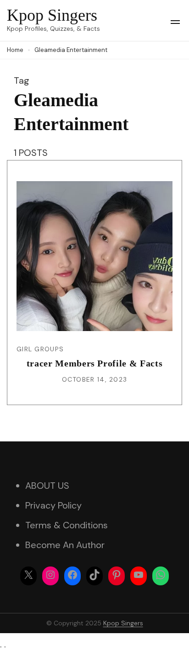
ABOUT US (47, 486)
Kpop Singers (52, 15)
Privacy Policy (53, 505)
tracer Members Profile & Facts (95, 363)
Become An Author (65, 545)
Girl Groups (40, 349)
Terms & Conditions (66, 525)
